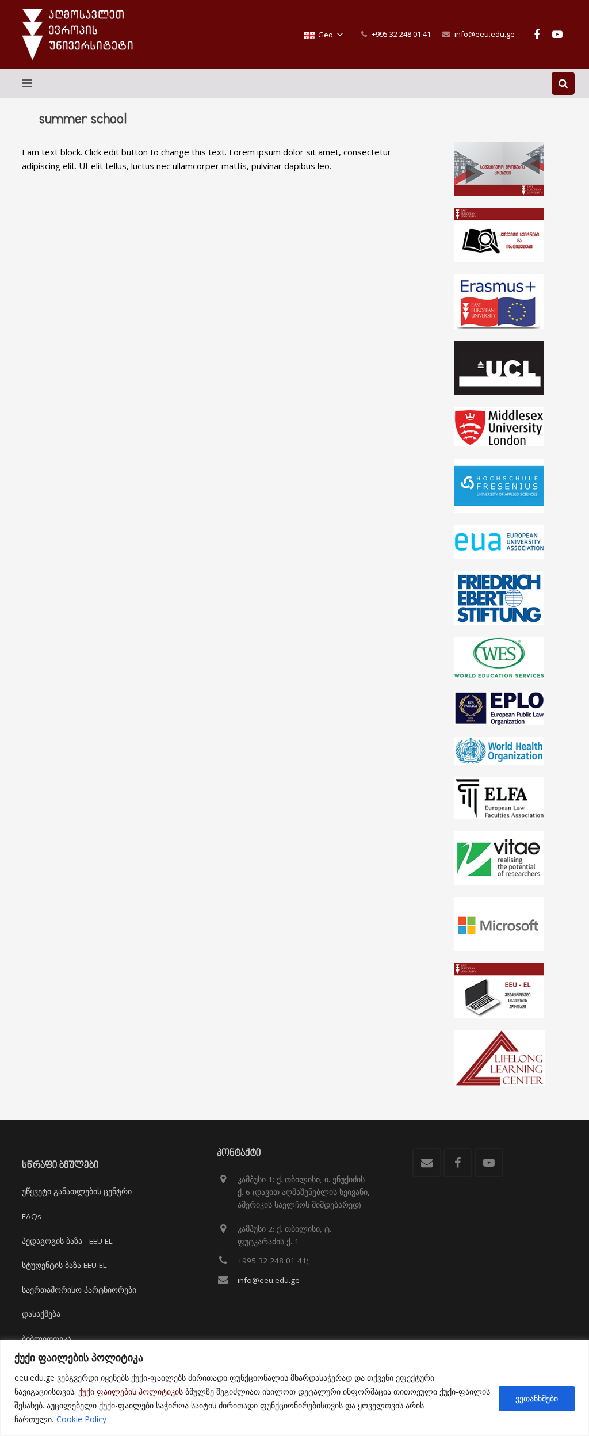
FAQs (31, 1216)
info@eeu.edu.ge (484, 34)
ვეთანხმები (536, 1398)
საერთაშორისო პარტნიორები (79, 1290)
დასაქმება (41, 1314)
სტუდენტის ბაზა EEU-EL (64, 1265)
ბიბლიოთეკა (46, 1339)
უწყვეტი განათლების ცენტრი (77, 1191)
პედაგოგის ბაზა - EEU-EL (67, 1241)
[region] (294, 1388)
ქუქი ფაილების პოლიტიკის (130, 1391)
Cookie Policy (81, 1419)
